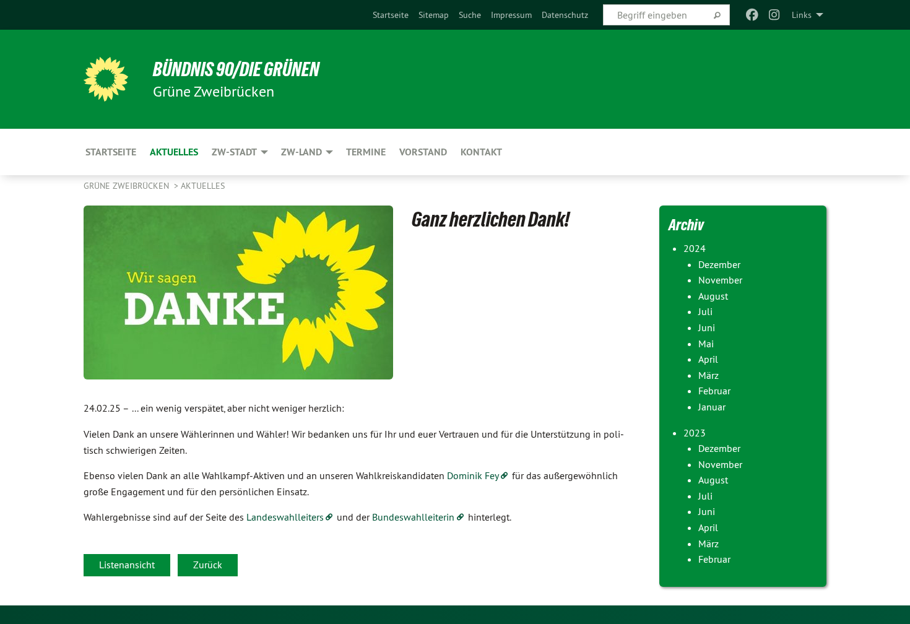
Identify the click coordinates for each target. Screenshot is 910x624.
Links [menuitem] (802, 14)
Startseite (391, 14)
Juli (705, 311)
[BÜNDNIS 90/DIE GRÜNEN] (106, 79)
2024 (694, 248)
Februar (714, 390)
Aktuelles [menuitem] (174, 151)
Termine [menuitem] (366, 151)
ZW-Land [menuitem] (301, 151)
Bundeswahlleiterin (413, 517)
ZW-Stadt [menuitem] (234, 151)
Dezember (719, 264)
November (720, 280)
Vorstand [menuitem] (423, 151)
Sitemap (433, 14)
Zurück (207, 564)
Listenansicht (127, 564)
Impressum (511, 14)
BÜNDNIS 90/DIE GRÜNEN (236, 69)
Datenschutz (565, 14)
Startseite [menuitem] (110, 151)
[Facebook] (752, 15)
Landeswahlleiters (285, 517)
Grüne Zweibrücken (127, 185)
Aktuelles (203, 185)
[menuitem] (391, 15)
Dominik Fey (473, 475)
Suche (470, 14)
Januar (712, 407)
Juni (706, 327)
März (708, 375)
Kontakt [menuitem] (481, 151)
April (708, 359)
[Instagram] (774, 15)
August (713, 296)
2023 (694, 433)
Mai (706, 343)
